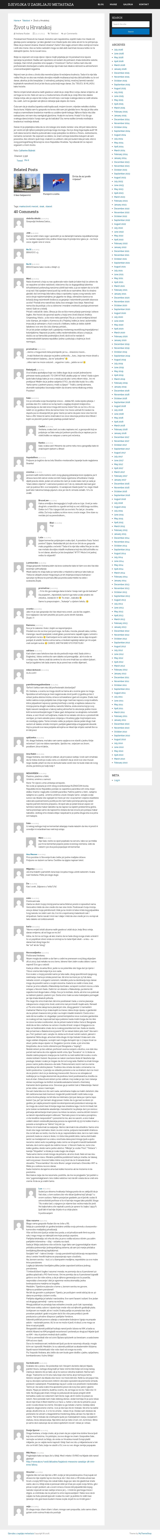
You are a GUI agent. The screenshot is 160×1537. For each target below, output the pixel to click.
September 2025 (122, 84)
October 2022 (120, 216)
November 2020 (122, 301)
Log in (117, 780)
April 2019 (118, 375)
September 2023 (122, 173)
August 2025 (120, 88)
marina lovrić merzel (28, 206)
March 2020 (119, 332)
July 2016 (118, 503)
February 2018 (121, 429)
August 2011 (120, 693)
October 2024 (120, 127)
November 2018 (121, 394)
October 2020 (120, 305)
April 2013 (118, 615)
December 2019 (121, 344)
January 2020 (120, 340)
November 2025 (121, 77)
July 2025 (118, 92)
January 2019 (120, 387)
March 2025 (119, 108)
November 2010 (121, 728)
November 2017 (121, 441)
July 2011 (118, 697)
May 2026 (118, 57)
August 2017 (120, 453)
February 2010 (121, 763)
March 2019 (119, 379)
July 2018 (118, 410)
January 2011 (120, 720)
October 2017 (120, 445)
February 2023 (121, 201)
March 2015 (119, 526)
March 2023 (119, 197)
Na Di (28, 249)
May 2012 (118, 658)
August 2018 (120, 406)
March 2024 (119, 150)
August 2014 (120, 553)
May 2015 (118, 518)
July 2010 (118, 743)
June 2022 (119, 232)
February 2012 (120, 669)
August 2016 (120, 499)
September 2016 (122, 495)
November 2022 (121, 212)
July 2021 (118, 270)
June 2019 (119, 367)
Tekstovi (54, 33)
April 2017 (118, 468)
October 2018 (120, 398)
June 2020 (119, 321)
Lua (40, 1189)
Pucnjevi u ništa (51, 194)
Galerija (128, 4)
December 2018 (121, 391)
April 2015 (118, 522)
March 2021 (119, 286)
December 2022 (121, 208)
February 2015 (120, 530)
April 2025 (118, 104)
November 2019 (121, 348)
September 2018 (122, 402)
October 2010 (120, 731)
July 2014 (118, 557)
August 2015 (120, 507)
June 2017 (119, 460)
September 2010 (122, 735)
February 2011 (120, 716)
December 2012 (121, 631)
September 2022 (122, 220)
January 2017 (120, 480)
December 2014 (121, 538)
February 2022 (121, 243)
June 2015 (119, 515)
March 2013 (119, 619)
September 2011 (122, 689)
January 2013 (120, 627)
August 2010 (120, 739)
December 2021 (121, 251)
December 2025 (121, 73)
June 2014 (119, 561)
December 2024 (122, 119)
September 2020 (122, 309)
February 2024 (121, 154)
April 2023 (118, 193)
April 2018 (118, 421)
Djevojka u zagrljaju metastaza (41, 4)
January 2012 (120, 673)
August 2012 (120, 646)
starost (49, 206)
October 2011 (120, 685)
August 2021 (120, 267)
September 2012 (122, 642)
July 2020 (118, 317)
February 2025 (121, 111)
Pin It (26, 160)
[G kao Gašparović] (27, 183)
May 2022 (118, 235)
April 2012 (118, 662)
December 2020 (122, 297)
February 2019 (121, 383)
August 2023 (120, 177)
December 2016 (121, 483)
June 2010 (119, 747)
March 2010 (119, 759)
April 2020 (119, 329)
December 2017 (121, 437)
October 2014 (120, 545)
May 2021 (118, 278)
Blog (101, 4)
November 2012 (121, 635)
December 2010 (121, 724)
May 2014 (118, 565)
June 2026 (119, 53)
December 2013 (121, 584)
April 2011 (118, 708)
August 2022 (120, 224)
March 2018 (119, 425)
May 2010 (118, 751)
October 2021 (120, 259)
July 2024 (118, 139)
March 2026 (119, 65)
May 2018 (118, 418)
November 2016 (121, 487)
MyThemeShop (145, 1533)
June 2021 (119, 274)
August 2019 (120, 359)
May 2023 (118, 189)
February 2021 (120, 290)
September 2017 (122, 449)
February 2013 (120, 623)
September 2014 (122, 549)
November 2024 (122, 123)
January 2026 (120, 69)
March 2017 (119, 472)
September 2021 (122, 263)
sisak (42, 206)
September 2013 (122, 596)
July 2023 (118, 181)
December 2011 (121, 677)
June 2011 (118, 701)
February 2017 (120, 476)
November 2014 (121, 542)
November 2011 (121, 681)
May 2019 (118, 371)
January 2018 (120, 433)
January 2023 (120, 205)
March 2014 (119, 573)
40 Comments (70, 33)
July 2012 (118, 650)
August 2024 (120, 135)
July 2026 (118, 49)
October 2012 (120, 639)
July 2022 (118, 228)
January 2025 (120, 115)
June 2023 (119, 185)
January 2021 (120, 294)
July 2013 (118, 604)
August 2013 (120, 600)
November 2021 (121, 255)
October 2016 (120, 491)
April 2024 (119, 146)
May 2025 (118, 100)
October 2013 (120, 592)
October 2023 (120, 170)
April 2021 (118, 282)
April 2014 (118, 569)
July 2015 (118, 511)
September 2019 (122, 356)
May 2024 (118, 143)
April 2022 (118, 239)
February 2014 (121, 577)
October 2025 (120, 81)
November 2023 (121, 166)
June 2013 (119, 607)
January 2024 (120, 158)
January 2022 (120, 247)
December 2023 (121, 162)
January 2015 (120, 534)
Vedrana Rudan (23, 33)
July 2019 (118, 363)
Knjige (113, 4)
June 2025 (119, 96)
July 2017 (118, 456)
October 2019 (120, 352)
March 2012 (119, 666)
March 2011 (119, 712)
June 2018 (119, 414)
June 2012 (119, 654)
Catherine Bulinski (27, 150)
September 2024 (122, 131)
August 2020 (120, 313)
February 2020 (121, 336)
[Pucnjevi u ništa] (56, 182)
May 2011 (118, 704)
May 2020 (118, 325)
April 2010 (118, 755)
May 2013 (118, 611)
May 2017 (118, 464)
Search (131, 32)
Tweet (20, 161)
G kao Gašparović (22, 195)
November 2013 (121, 588)
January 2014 (120, 580)
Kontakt (144, 4)
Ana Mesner (31, 854)
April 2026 (119, 61)
